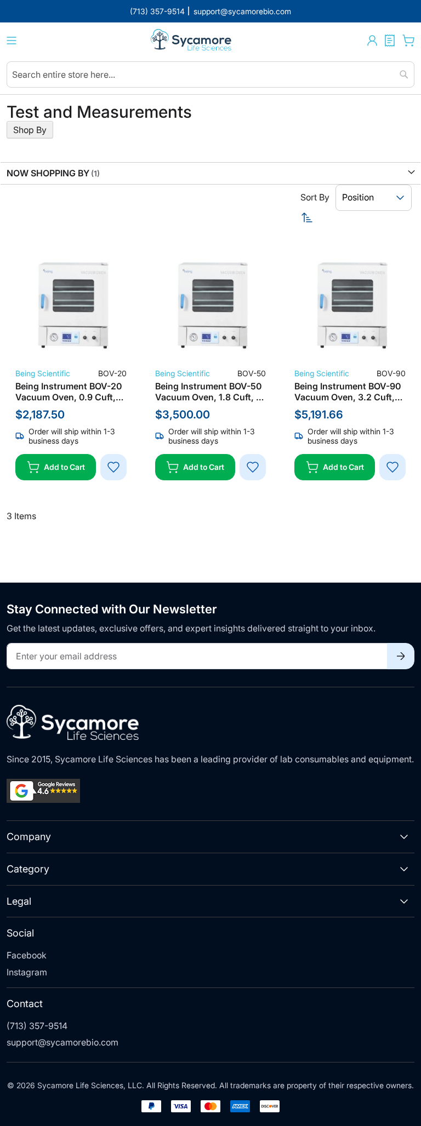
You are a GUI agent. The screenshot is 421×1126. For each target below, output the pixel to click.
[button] (372, 40)
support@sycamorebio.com (62, 1042)
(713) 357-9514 (37, 1025)
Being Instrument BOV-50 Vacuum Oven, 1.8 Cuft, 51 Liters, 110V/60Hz (210, 392)
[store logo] (192, 41)
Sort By (314, 197)
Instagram (27, 972)
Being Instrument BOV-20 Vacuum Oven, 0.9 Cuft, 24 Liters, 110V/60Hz (68, 392)
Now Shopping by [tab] (48, 173)
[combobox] (210, 74)
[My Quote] (390, 41)
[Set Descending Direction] (357, 217)
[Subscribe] (400, 656)
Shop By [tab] (30, 129)
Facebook (27, 955)
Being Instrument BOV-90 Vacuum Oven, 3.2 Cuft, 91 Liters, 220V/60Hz (347, 392)
